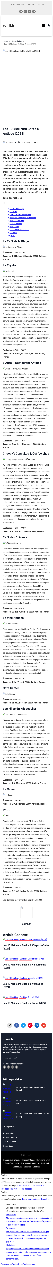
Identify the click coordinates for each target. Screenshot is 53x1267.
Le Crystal (13, 212)
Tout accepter (26, 1189)
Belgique (35, 1163)
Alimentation (17, 41)
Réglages (5, 1189)
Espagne (27, 1167)
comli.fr (8, 25)
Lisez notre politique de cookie (30, 1185)
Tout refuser (15, 1189)
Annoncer (31, 4)
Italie (17, 1163)
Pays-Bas (9, 1163)
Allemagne (25, 1163)
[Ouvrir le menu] (43, 25)
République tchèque (11, 1160)
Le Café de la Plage (17, 209)
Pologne (36, 1167)
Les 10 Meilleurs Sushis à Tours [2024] (24, 1003)
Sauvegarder (6, 1264)
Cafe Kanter (14, 227)
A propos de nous (17, 4)
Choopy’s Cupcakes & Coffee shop (23, 218)
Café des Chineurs (17, 221)
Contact (41, 4)
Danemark (17, 1167)
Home (5, 41)
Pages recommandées (15, 1064)
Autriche (44, 1163)
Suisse (32, 1160)
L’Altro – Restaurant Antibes (20, 215)
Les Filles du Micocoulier (19, 230)
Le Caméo (13, 233)
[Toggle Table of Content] (5, 204)
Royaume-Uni (43, 1160)
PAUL (13, 236)
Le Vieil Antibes (16, 224)
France (25, 1160)
